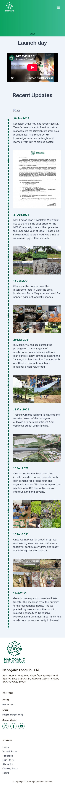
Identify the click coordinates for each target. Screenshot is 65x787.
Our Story (8, 759)
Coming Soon (10, 768)
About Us (7, 764)
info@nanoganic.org (12, 714)
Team (5, 772)
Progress (7, 755)
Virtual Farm (9, 751)
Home (5, 747)
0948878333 (9, 704)
